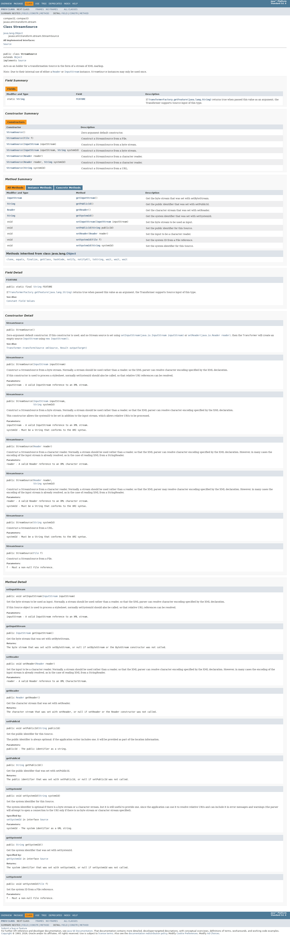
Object (18, 57)
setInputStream (85, 221)
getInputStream (85, 198)
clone (10, 259)
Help (75, 4)
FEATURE (80, 99)
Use (37, 4)
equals (20, 259)
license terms (105, 933)
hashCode (59, 259)
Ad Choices (213, 933)
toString (97, 259)
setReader (82, 233)
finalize (32, 259)
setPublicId (83, 227)
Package (18, 4)
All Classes (71, 9)
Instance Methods (40, 187)
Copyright (6, 933)
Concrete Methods (68, 187)
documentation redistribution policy (148, 933)
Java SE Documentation (80, 931)
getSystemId (83, 215)
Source (7, 44)
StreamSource (15, 132)
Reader (28, 156)
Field (25, 13)
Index (67, 4)
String (20, 99)
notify (71, 259)
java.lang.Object (13, 33)
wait (108, 259)
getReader (82, 209)
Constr (34, 13)
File (26, 138)
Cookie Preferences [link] (187, 933)
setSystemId (83, 239)
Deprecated (55, 4)
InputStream (31, 144)
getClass (45, 259)
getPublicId (83, 203)
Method (44, 13)
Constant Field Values (21, 301)
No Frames (52, 9)
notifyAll (84, 259)
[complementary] (187, 933)
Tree (44, 4)
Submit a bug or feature (14, 928)
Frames (40, 9)
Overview (6, 4)
